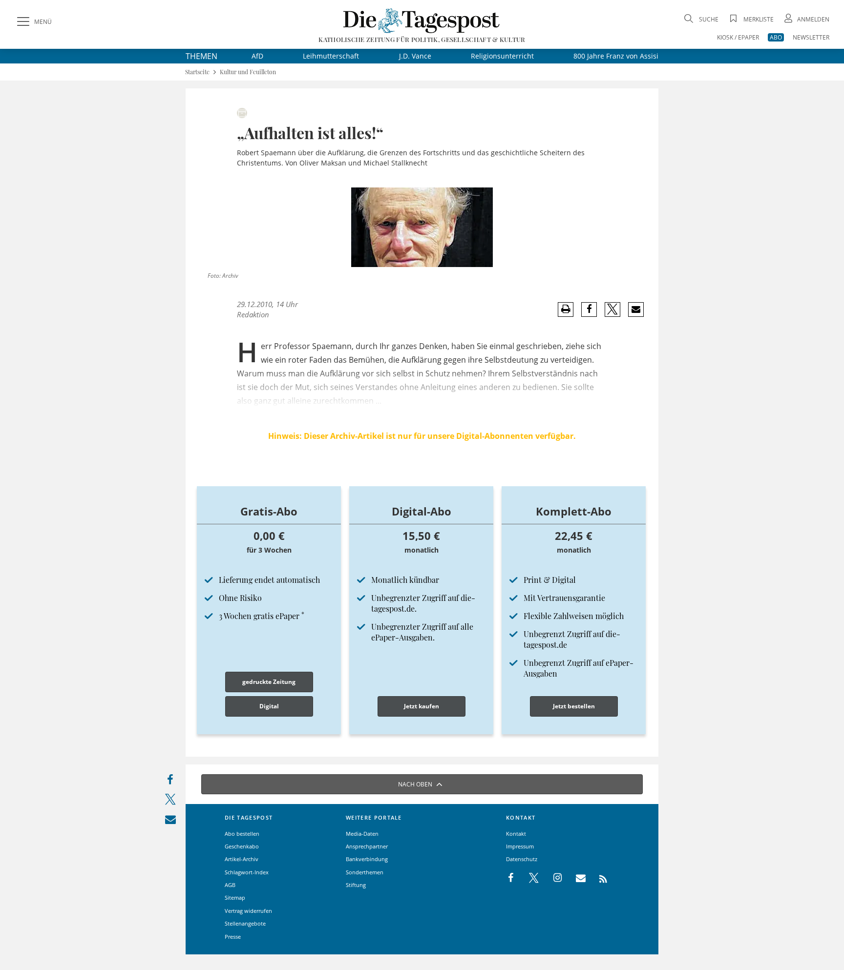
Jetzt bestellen (574, 706)
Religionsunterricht (502, 56)
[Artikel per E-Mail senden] (636, 309)
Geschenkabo (242, 846)
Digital (269, 706)
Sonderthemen (364, 872)
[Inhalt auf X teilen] (170, 801)
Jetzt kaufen (421, 706)
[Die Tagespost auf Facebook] (511, 878)
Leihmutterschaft (331, 56)
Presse (233, 936)
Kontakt (516, 833)
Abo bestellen (242, 833)
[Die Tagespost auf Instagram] (552, 878)
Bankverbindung (367, 859)
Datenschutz (521, 859)
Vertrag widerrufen (248, 910)
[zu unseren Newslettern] (576, 878)
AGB (230, 884)
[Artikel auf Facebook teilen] (589, 309)
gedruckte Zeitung (268, 682)
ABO (776, 37)
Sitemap (235, 897)
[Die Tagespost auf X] (529, 878)
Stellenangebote (245, 923)
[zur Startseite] (421, 20)
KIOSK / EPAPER (738, 37)
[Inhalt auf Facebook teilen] (170, 782)
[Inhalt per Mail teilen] (170, 821)
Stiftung (356, 884)
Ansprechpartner (367, 846)
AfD (257, 56)
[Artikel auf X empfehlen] (612, 309)
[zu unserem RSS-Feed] (598, 878)
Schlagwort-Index (247, 872)
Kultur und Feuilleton (248, 72)
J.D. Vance (415, 56)
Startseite (197, 72)
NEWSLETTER (811, 37)
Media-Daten (362, 833)
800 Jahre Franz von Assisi (615, 56)
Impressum (520, 846)
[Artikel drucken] (565, 309)
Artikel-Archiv (241, 859)
